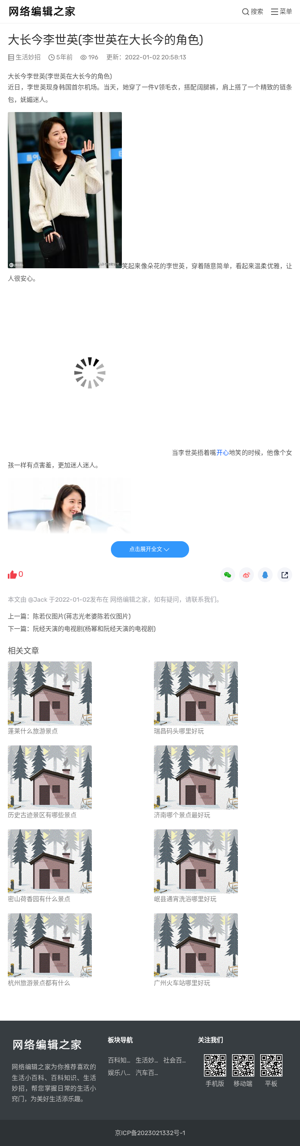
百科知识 (120, 1060)
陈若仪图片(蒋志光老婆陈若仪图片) (81, 616)
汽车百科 (148, 1072)
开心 (222, 452)
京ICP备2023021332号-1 (150, 1133)
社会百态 (175, 1060)
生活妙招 (28, 57)
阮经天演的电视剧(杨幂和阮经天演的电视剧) (94, 629)
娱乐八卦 (120, 1072)
